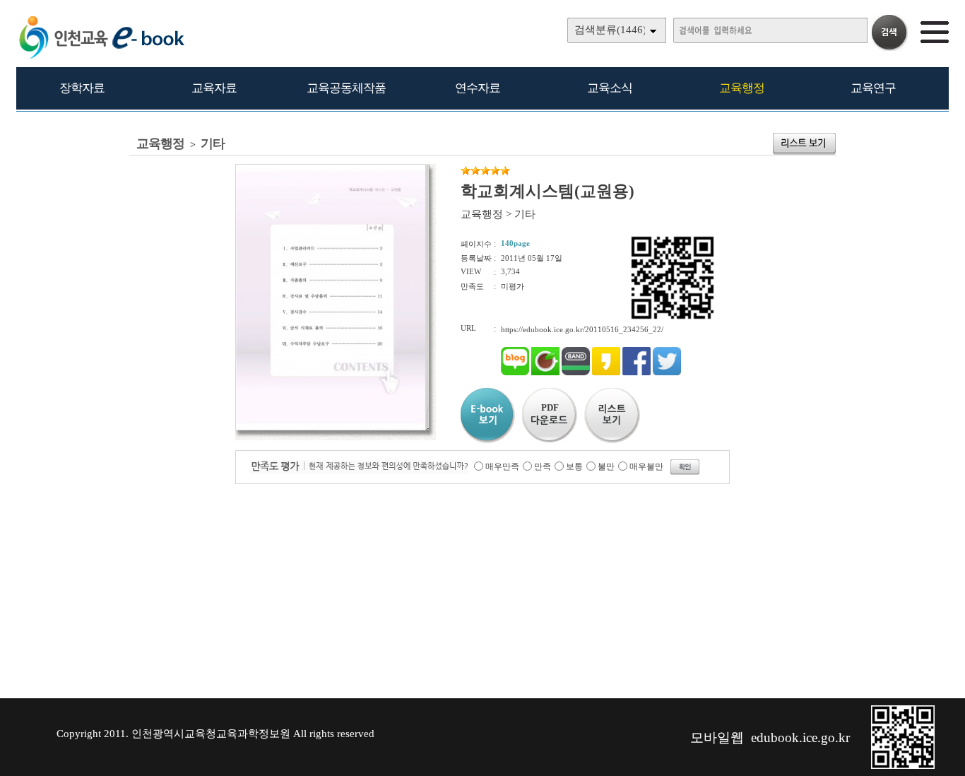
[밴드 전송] (576, 372)
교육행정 (741, 88)
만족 (542, 466)
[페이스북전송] (636, 372)
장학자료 (82, 88)
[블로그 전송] (515, 372)
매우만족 (502, 466)
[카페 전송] (545, 372)
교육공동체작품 (346, 88)
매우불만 (646, 466)
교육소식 (609, 88)
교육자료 (214, 88)
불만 (606, 466)
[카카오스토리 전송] (606, 372)
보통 (574, 466)
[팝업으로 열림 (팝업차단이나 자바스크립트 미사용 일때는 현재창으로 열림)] (330, 428)
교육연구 (873, 88)
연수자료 (477, 88)
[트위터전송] (667, 372)
